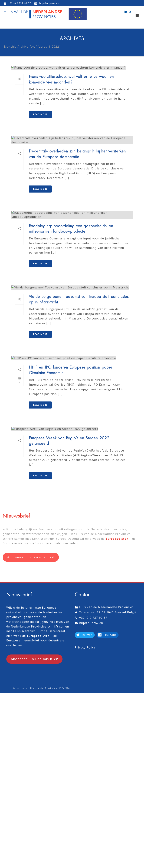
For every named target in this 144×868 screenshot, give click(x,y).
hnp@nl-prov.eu (49, 3)
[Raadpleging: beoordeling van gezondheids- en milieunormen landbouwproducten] (72, 215)
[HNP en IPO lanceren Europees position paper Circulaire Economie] (72, 358)
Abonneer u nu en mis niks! (30, 557)
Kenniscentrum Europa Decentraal (58, 539)
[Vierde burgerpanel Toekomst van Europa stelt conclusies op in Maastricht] (72, 287)
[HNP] (46, 14)
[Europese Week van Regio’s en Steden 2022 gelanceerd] (72, 429)
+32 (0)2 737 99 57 (19, 3)
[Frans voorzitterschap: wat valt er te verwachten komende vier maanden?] (72, 67)
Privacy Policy (85, 647)
